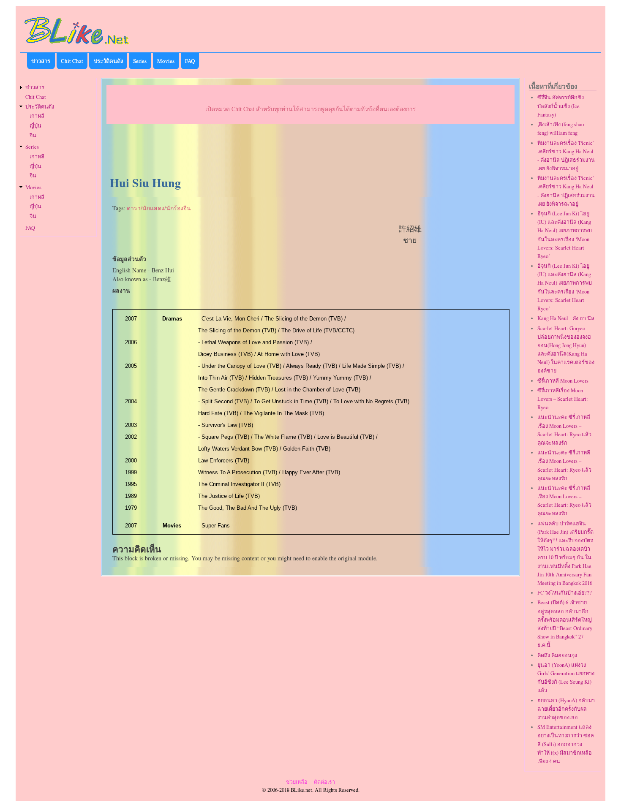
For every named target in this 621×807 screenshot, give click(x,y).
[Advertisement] (310, 150)
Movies (165, 61)
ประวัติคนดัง (108, 61)
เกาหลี (37, 116)
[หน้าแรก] (77, 46)
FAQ (190, 61)
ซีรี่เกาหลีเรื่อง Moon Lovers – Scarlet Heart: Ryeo (562, 399)
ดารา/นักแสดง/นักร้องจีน (159, 208)
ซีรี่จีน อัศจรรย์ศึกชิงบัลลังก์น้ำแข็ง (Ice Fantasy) (560, 106)
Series (140, 61)
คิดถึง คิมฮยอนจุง (557, 655)
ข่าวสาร (40, 61)
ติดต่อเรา (324, 781)
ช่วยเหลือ (297, 781)
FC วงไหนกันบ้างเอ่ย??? (564, 592)
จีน (33, 135)
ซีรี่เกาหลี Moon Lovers (562, 380)
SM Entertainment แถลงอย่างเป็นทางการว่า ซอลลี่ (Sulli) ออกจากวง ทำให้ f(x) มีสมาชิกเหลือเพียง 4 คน (565, 744)
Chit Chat (72, 61)
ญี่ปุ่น (35, 125)
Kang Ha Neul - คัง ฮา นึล (565, 318)
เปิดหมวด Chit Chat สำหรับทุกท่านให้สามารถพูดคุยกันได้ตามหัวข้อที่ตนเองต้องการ (310, 109)
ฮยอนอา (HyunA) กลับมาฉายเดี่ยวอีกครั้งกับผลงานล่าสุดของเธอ (566, 709)
